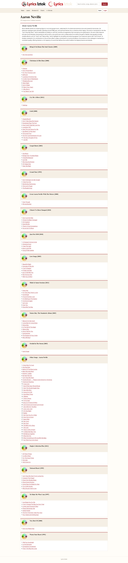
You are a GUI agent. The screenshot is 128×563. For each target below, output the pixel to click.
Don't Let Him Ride (28, 218)
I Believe (25, 396)
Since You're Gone (28, 417)
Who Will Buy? (26, 337)
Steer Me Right (27, 166)
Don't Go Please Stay (28, 528)
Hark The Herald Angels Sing (31, 388)
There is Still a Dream (29, 429)
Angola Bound (27, 119)
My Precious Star (27, 274)
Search (105, 4)
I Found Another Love (29, 297)
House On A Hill (27, 392)
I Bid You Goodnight (28, 542)
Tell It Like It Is (27, 462)
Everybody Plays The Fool (30, 123)
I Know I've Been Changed (30, 220)
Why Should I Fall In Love (29, 488)
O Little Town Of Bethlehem (30, 79)
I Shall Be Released (28, 158)
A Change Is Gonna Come (30, 242)
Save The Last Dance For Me (30, 129)
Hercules (25, 460)
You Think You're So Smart (30, 440)
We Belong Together (29, 434)
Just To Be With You (28, 272)
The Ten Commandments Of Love (32, 135)
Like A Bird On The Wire (29, 407)
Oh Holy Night (27, 411)
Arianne (25, 68)
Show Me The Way (28, 307)
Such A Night (26, 85)
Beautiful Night (27, 264)
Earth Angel (26, 351)
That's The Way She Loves (30, 548)
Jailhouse (25, 75)
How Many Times (28, 394)
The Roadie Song (27, 188)
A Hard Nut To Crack (28, 365)
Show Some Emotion (28, 482)
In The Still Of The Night (29, 327)
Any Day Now (26, 367)
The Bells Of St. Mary (29, 425)
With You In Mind (27, 276)
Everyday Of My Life (28, 266)
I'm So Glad (26, 400)
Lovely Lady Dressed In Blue (30, 506)
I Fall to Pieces (27, 398)
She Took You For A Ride (30, 415)
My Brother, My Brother (29, 184)
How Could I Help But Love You (31, 125)
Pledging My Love (28, 81)
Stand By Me (26, 224)
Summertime (26, 333)
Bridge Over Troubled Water (30, 155)
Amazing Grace (27, 244)
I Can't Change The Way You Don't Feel (33, 504)
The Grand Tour (27, 133)
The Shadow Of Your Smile (30, 335)
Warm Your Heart (28, 87)
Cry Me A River (27, 456)
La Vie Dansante (27, 544)
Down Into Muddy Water (30, 480)
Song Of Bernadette (28, 250)
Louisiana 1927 (27, 127)
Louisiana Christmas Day (29, 77)
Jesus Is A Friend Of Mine (30, 402)
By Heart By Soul (27, 375)
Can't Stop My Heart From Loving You (33, 476)
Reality (25, 413)
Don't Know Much (28, 70)
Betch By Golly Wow (28, 371)
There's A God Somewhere (30, 226)
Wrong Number (27, 204)
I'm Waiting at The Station (30, 299)
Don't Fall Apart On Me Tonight (31, 180)
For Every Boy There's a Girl (30, 292)
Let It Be (25, 160)
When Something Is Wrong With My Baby (34, 438)
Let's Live (25, 303)
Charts (42, 10)
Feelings (25, 105)
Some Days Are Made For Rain (31, 484)
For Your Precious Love (29, 72)
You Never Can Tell (28, 91)
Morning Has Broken (28, 162)
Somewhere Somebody (29, 546)
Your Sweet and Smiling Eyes (31, 515)
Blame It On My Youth (29, 321)
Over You (25, 305)
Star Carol (26, 421)
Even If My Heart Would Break (31, 386)
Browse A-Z (35, 10)
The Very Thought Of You (30, 137)
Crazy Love (26, 384)
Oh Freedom (26, 222)
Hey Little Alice (27, 390)
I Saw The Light (27, 246)
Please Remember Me (29, 508)
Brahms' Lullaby (27, 373)
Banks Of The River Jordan (30, 369)
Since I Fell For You (28, 331)
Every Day (25, 290)
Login (105, 10)
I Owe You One (27, 182)
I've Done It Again (28, 301)
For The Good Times (28, 458)
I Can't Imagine (27, 268)
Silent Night (26, 83)
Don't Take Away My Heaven (30, 121)
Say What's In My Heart (29, 131)
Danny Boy (26, 325)
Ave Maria (25, 153)
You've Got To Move (28, 228)
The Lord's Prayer (28, 186)
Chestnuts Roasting (28, 382)
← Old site (49, 10)
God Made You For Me (29, 502)
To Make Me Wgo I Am (29, 432)
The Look (25, 427)
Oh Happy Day (27, 164)
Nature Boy (26, 329)
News (22, 10)
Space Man (26, 419)
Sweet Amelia (26, 510)
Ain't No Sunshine (28, 54)
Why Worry (26, 89)
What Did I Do (27, 436)
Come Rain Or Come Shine (30, 323)
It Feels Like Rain (27, 270)
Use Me (25, 140)
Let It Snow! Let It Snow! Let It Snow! (33, 405)
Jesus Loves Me (27, 248)
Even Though (26, 202)
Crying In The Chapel (28, 478)
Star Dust (26, 423)
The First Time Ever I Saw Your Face (32, 512)
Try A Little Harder (28, 486)
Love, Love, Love (27, 409)
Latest (28, 10)
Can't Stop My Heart (28, 377)
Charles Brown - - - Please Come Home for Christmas (37, 380)
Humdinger (26, 294)
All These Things (27, 454)
